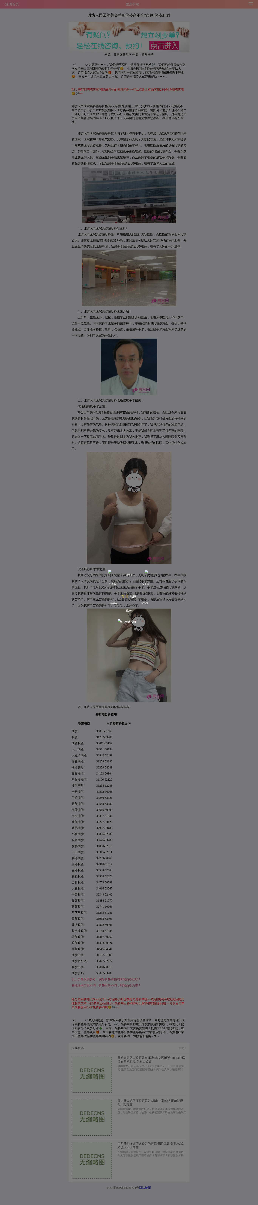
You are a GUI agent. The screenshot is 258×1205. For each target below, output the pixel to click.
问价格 (145, 584)
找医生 (113, 602)
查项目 (129, 574)
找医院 (112, 584)
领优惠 (144, 602)
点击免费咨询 (128, 621)
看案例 (129, 610)
